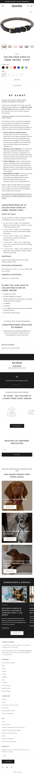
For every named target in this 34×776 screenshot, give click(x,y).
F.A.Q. (3, 721)
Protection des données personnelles (11, 730)
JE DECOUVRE (17, 426)
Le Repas (4, 671)
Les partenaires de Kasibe (8, 710)
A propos (4, 699)
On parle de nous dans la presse (10, 705)
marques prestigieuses (26, 650)
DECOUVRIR (17, 633)
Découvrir (10, 507)
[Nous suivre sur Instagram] (7, 767)
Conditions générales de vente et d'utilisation (13, 727)
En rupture (17, 85)
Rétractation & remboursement (9, 733)
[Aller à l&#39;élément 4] (20, 46)
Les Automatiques (6, 685)
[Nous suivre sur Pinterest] (12, 767)
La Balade (4, 677)
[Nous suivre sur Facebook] (2, 767)
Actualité (5, 605)
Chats (3, 665)
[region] (17, 379)
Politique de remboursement (9, 741)
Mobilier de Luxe (6, 688)
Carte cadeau (5, 708)
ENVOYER (17, 454)
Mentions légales (6, 724)
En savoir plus (5, 628)
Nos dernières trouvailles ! (8, 663)
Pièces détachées (6, 691)
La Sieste (4, 674)
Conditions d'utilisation (8, 738)
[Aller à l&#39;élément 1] (4, 46)
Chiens (3, 668)
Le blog (4, 702)
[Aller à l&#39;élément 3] (15, 46)
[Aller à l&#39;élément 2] (9, 46)
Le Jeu (3, 680)
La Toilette (4, 682)
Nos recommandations (8, 713)
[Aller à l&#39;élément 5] (26, 46)
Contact (4, 736)
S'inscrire (8, 761)
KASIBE (17, 54)
